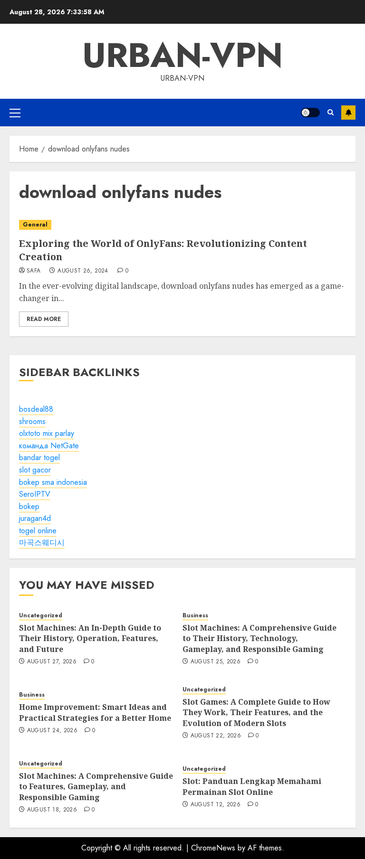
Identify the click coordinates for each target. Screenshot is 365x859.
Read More (44, 319)
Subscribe (348, 112)
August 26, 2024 (83, 271)
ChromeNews (213, 847)
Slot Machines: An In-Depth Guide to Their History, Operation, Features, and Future (90, 638)
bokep (29, 506)
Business (195, 616)
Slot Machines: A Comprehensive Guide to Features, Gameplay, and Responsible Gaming (96, 786)
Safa (33, 271)
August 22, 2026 (216, 736)
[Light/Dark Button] (310, 112)
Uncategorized (40, 616)
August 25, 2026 (215, 662)
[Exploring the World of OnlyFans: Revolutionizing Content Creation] (182, 224)
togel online (38, 530)
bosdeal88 (36, 409)
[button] (15, 112)
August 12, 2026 (215, 805)
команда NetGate (49, 445)
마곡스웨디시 (42, 542)
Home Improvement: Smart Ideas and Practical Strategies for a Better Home (95, 712)
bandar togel (39, 457)
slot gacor (35, 469)
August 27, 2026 (52, 662)
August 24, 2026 (52, 731)
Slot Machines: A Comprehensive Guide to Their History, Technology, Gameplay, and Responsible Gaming (259, 638)
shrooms (32, 421)
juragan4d (35, 518)
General (35, 224)
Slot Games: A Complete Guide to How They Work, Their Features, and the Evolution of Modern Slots (256, 712)
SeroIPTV (34, 494)
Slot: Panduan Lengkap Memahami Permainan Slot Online (251, 786)
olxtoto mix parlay (46, 433)
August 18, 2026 (52, 810)
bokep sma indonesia (53, 482)
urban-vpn (182, 55)
